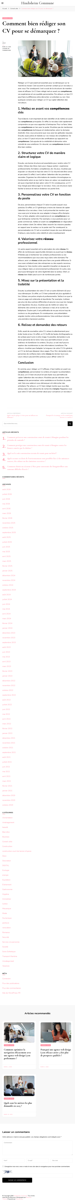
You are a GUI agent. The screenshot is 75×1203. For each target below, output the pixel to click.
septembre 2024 (9, 590)
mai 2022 (6, 714)
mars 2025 (6, 561)
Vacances (5, 966)
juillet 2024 (7, 599)
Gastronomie (7, 889)
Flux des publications (10, 983)
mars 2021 (6, 781)
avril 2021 (6, 776)
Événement (6, 884)
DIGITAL (5, 865)
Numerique (7, 918)
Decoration (6, 861)
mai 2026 (6, 504)
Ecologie (5, 870)
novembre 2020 (8, 800)
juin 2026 (6, 499)
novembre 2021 (8, 743)
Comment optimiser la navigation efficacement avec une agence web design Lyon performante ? (17, 1054)
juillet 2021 (7, 762)
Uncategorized (8, 961)
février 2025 (7, 566)
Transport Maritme (9, 956)
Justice (5, 904)
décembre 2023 (8, 633)
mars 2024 (6, 618)
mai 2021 (6, 771)
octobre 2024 (7, 585)
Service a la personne (10, 942)
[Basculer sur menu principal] (2, 3)
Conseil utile (7, 18)
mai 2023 (6, 657)
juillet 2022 (7, 704)
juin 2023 (6, 652)
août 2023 (6, 647)
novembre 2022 (8, 685)
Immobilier (6, 899)
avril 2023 (6, 661)
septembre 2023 (9, 642)
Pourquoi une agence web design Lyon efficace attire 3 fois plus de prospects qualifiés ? (56, 1052)
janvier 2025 (7, 571)
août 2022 (6, 700)
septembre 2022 (9, 695)
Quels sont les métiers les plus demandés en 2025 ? (18, 1104)
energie (5, 875)
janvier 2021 (7, 790)
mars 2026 (6, 513)
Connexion (6, 978)
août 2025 (6, 537)
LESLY (4, 43)
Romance (6, 932)
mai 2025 (6, 551)
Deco (4, 856)
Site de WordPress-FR (11, 993)
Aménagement (8, 822)
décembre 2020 (8, 795)
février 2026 (7, 518)
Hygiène (5, 894)
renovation (6, 927)
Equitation (6, 880)
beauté (5, 827)
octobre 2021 (7, 747)
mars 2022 (6, 724)
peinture (5, 923)
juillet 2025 (7, 542)
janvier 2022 (7, 733)
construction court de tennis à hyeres (16, 851)
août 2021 (6, 757)
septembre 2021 (9, 752)
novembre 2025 (8, 523)
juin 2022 (6, 709)
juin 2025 (6, 547)
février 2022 (7, 728)
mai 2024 (6, 609)
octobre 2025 (7, 528)
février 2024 (7, 623)
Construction (7, 846)
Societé (5, 947)
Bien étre (6, 832)
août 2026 (6, 489)
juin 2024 (6, 604)
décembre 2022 (8, 681)
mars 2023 (6, 666)
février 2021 (7, 786)
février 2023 (7, 671)
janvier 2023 (7, 676)
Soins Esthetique (9, 951)
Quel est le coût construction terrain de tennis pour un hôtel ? (32, 453)
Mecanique (6, 908)
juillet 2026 (7, 494)
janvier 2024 (7, 628)
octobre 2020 (7, 805)
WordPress (19, 1199)
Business (5, 837)
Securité (5, 937)
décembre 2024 (8, 575)
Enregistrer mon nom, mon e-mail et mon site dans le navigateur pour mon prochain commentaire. (37, 1166)
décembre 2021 (8, 738)
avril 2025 (6, 556)
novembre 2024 (8, 580)
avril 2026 (6, 508)
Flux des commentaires (11, 988)
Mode (4, 913)
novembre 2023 (8, 637)
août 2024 (6, 594)
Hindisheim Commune (37, 3)
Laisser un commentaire (8, 49)
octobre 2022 (7, 690)
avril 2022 (6, 719)
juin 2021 (6, 767)
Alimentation (7, 818)
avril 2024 (6, 614)
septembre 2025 (9, 532)
